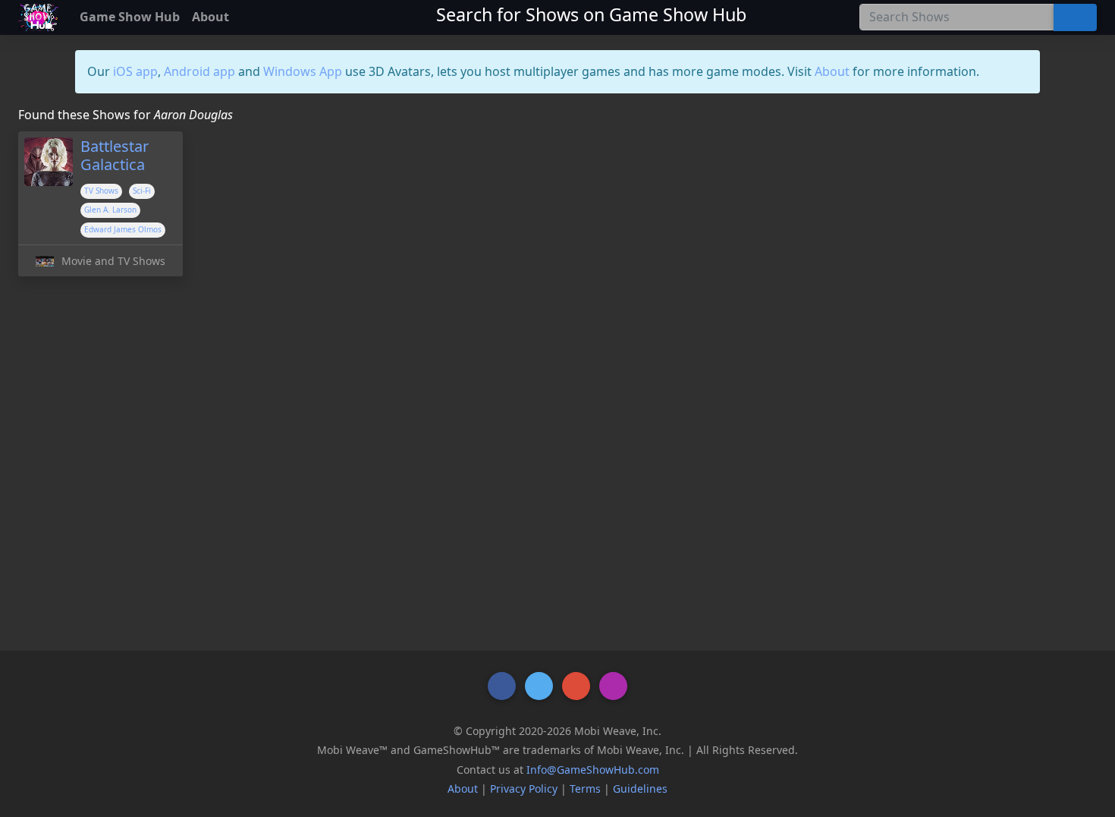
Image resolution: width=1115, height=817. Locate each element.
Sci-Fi (142, 190)
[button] (502, 686)
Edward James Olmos (123, 229)
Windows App (302, 71)
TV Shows (101, 190)
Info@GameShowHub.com (592, 769)
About (832, 71)
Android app (199, 71)
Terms (585, 788)
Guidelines (640, 788)
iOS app (135, 71)
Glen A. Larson (110, 209)
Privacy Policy (524, 788)
